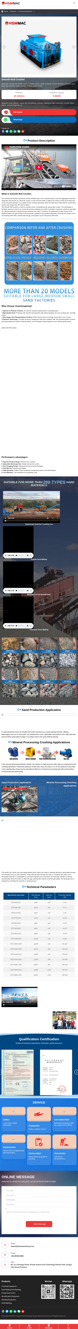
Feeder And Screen (9, 1293)
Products (13, 11)
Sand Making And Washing (11, 1290)
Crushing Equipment (25, 11)
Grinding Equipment (9, 1300)
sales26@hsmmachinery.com (22, 1246)
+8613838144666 (17, 1256)
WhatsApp (17, 120)
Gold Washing (7, 1303)
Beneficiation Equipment (10, 1296)
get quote (17, 112)
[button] (76, 1072)
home (6, 11)
